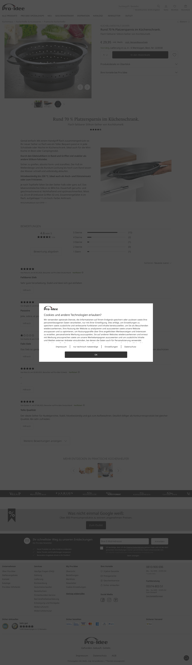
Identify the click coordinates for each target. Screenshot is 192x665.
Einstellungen (111, 346)
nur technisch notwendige (85, 346)
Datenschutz (130, 346)
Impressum (61, 346)
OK (96, 354)
